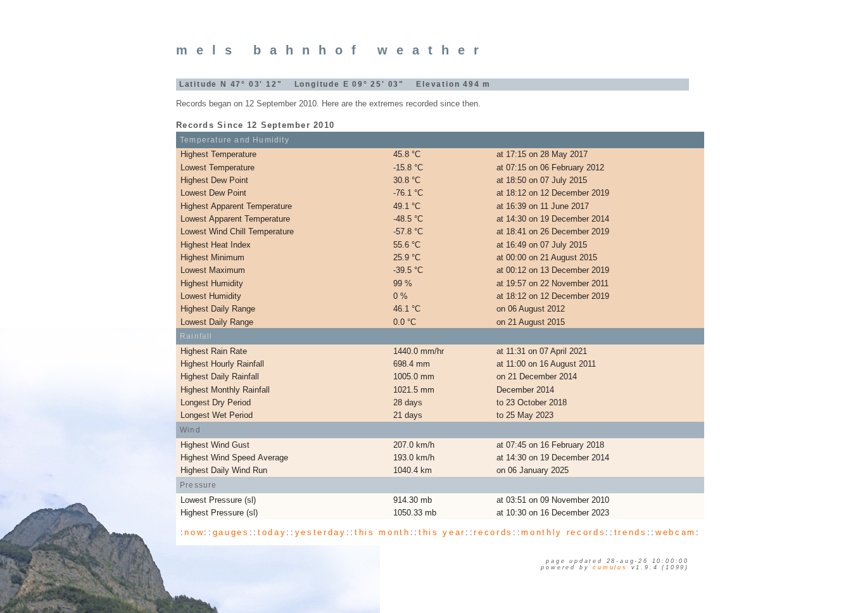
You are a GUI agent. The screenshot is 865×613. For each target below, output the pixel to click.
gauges (231, 532)
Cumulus (610, 567)
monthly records (563, 532)
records (493, 532)
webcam (675, 532)
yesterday (320, 532)
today (272, 532)
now (194, 532)
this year (442, 532)
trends (630, 532)
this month (382, 532)
